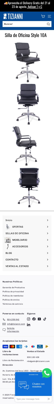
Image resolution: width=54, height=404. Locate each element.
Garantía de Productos (14, 287)
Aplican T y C (34, 6)
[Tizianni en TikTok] (44, 319)
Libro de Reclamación (13, 360)
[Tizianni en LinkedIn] (28, 324)
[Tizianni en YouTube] (39, 319)
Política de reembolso (13, 296)
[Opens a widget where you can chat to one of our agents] (33, 387)
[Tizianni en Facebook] (34, 319)
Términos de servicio (13, 304)
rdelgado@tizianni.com (38, 361)
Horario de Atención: (13, 375)
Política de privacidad (13, 291)
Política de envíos (11, 300)
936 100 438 (33, 357)
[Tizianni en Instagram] (28, 319)
